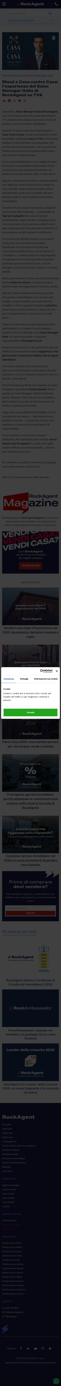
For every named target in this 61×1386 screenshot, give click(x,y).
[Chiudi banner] (57, 671)
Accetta (30, 712)
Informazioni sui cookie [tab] (46, 679)
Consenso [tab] (9, 679)
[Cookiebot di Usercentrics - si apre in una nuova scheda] (40, 671)
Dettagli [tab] (24, 679)
